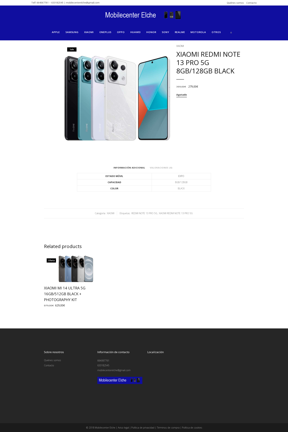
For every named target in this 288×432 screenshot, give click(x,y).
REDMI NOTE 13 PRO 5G (144, 213)
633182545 (103, 365)
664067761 (103, 360)
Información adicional (129, 167)
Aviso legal (123, 427)
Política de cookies (192, 427)
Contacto (251, 2)
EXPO (181, 176)
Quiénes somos (235, 2)
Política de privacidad (142, 427)
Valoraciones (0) (161, 167)
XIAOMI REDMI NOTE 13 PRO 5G (176, 213)
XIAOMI (180, 46)
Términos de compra (168, 427)
